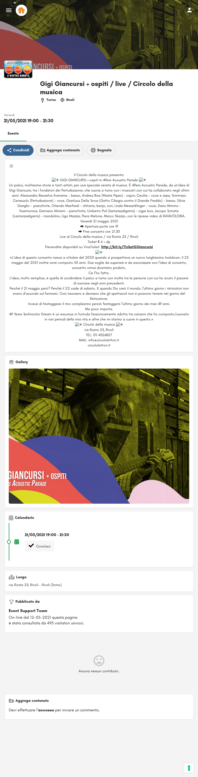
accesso (46, 710)
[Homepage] (22, 10)
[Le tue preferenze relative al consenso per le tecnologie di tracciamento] (189, 768)
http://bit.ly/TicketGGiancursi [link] (127, 247)
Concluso (43, 546)
